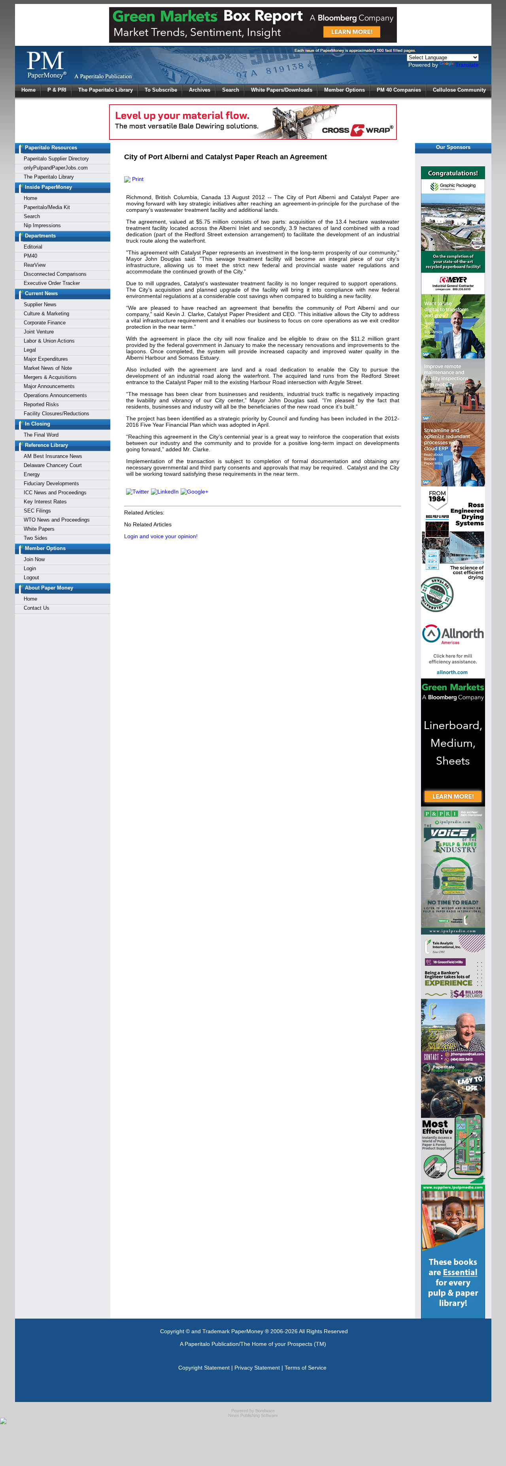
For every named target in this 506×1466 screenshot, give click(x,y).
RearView (34, 265)
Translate (467, 65)
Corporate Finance (45, 323)
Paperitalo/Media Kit (47, 207)
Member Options (344, 90)
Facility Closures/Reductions (56, 413)
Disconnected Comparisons (55, 274)
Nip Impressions (42, 225)
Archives (199, 90)
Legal (30, 350)
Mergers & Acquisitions (50, 377)
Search (230, 90)
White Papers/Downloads (281, 90)
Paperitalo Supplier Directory (56, 159)
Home (28, 90)
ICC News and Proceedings (55, 493)
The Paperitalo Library (105, 90)
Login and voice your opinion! (161, 536)
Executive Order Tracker (52, 283)
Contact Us (36, 608)
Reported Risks (41, 404)
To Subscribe (161, 90)
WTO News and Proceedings (57, 520)
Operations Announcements (55, 395)
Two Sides (35, 538)
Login (30, 568)
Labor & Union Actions (49, 341)
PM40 (30, 256)
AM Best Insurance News (53, 456)
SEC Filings (37, 511)
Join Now (34, 559)
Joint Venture (39, 332)
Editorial (33, 247)
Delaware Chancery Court (53, 465)
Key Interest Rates (45, 502)
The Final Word (41, 435)
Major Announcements (49, 386)
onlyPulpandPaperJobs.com (56, 168)
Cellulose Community (459, 90)
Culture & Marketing (46, 314)
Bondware (265, 1410)
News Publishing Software (253, 1415)
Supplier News (40, 304)
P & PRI (56, 90)
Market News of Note (48, 368)
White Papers (39, 529)
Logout (31, 577)
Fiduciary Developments (51, 483)
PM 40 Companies (399, 90)
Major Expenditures (46, 359)
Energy (32, 474)
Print (136, 179)
